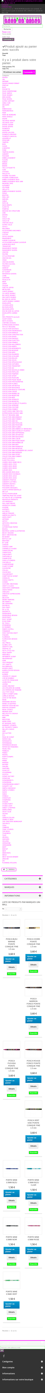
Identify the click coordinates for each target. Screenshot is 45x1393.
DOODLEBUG (6, 613)
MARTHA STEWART (9, 707)
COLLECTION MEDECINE (10, 395)
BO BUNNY (6, 537)
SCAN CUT (6, 770)
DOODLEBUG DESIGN (9, 615)
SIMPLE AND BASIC (9, 788)
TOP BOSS (6, 831)
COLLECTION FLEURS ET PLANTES (14, 403)
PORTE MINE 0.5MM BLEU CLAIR (33, 1182)
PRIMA (4, 761)
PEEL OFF (5, 197)
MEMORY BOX (7, 711)
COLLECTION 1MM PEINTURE (12, 425)
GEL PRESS (6, 643)
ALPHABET (6, 185)
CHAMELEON (6, 558)
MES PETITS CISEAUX (10, 713)
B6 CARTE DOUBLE (9, 295)
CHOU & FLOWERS (8, 560)
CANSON (5, 545)
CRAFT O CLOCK (8, 586)
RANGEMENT (6, 238)
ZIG (3, 861)
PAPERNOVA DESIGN (9, 745)
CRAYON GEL (6, 258)
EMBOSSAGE (7, 109)
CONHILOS (6, 578)
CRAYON (5, 252)
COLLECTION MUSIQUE (10, 350)
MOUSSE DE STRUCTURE (11, 211)
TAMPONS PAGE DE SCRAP (11, 495)
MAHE (4, 700)
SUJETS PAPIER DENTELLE (11, 490)
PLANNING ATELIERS (9, 863)
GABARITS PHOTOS (9, 480)
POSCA (4, 759)
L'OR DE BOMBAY (8, 678)
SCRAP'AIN (6, 778)
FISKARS (5, 635)
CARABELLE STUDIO (9, 548)
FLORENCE (6, 637)
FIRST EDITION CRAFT (10, 633)
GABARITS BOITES (8, 484)
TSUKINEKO (6, 833)
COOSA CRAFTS (7, 580)
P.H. (3, 735)
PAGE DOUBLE (7, 95)
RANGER (5, 762)
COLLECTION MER (8, 397)
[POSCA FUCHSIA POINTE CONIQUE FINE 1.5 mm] (11, 1049)
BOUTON (5, 195)
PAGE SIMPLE (7, 93)
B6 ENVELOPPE (7, 307)
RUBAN (4, 162)
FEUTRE (5, 254)
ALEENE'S (5, 509)
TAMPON (5, 142)
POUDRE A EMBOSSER (10, 177)
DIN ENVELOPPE (8, 309)
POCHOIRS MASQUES (9, 488)
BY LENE (5, 543)
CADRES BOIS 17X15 (9, 464)
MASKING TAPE (7, 183)
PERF (4, 113)
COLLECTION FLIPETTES (10, 340)
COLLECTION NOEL (9, 352)
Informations (12, 895)
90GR (4, 281)
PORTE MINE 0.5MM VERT (11, 1293)
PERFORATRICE (7, 111)
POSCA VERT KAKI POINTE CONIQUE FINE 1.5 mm (33, 1124)
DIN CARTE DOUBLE (9, 297)
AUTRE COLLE (7, 225)
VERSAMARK (6, 845)
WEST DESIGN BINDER (10, 857)
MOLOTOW (6, 719)
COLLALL (5, 570)
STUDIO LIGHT (7, 806)
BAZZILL (5, 529)
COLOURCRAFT (7, 574)
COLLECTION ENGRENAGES (12, 331)
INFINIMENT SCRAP (9, 656)
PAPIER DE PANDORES (10, 747)
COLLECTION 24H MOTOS (11, 386)
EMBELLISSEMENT (8, 158)
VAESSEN (5, 839)
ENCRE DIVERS (7, 126)
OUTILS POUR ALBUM (9, 494)
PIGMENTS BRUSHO (9, 134)
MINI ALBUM (6, 97)
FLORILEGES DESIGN (9, 639)
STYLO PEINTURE (8, 256)
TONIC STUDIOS (7, 829)
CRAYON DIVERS (8, 262)
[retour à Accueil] (4, 869)
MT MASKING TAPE (9, 723)
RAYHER (5, 764)
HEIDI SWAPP (7, 653)
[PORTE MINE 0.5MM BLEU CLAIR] (33, 1168)
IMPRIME (5, 81)
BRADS (4, 164)
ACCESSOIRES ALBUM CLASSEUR (14, 242)
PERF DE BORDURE (9, 115)
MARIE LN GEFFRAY (9, 704)
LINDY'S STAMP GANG (10, 694)
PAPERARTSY (7, 741)
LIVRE (4, 276)
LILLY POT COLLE (8, 692)
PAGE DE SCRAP (8, 737)
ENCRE (4, 119)
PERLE (4, 193)
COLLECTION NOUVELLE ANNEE (13, 370)
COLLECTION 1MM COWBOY (12, 456)
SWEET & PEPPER (8, 808)
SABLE (4, 201)
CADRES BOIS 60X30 (9, 468)
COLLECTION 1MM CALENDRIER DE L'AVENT (17, 450)
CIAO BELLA (6, 562)
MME (4, 717)
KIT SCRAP (6, 272)
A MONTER (6, 148)
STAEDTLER (6, 798)
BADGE (4, 166)
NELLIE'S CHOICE (8, 729)
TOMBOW (5, 827)
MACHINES (6, 228)
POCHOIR (5, 156)
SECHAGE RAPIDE (8, 121)
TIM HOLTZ (6, 823)
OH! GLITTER (6, 733)
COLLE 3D (5, 221)
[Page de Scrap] (22, 20)
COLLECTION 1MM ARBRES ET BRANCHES (17, 429)
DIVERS (5, 215)
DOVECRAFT (6, 617)
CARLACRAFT (7, 554)
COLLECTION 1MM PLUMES (11, 427)
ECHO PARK (6, 621)
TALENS (5, 814)
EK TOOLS (6, 623)
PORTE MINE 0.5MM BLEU (11, 1181)
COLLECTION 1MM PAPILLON (12, 423)
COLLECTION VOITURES (10, 364)
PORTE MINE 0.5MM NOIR (11, 1238)
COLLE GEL (6, 219)
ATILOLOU (5, 525)
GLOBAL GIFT (7, 645)
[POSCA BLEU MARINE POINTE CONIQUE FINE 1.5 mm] (11, 927)
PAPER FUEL (6, 739)
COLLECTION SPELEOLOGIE (12, 362)
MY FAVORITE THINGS (10, 727)
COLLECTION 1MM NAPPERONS (13, 433)
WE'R (4, 851)
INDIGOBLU (6, 654)
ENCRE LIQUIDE (7, 124)
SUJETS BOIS (7, 319)
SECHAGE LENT (7, 122)
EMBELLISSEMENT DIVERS (11, 191)
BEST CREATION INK (9, 535)
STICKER (5, 172)
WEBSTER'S (6, 853)
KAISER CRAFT (7, 668)
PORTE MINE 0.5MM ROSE (33, 1238)
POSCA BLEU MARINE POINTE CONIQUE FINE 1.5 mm (11, 944)
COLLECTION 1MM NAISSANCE (13, 437)
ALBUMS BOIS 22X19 (9, 476)
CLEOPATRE (6, 568)
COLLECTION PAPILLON (10, 372)
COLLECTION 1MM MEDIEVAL (12, 448)
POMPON (5, 209)
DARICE (5, 596)
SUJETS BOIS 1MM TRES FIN (12, 411)
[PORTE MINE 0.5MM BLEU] (11, 1168)
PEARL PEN (6, 749)
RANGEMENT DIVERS (9, 250)
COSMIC (5, 582)
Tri (3, 909)
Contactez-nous (7, 7)
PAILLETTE (6, 174)
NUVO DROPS (7, 205)
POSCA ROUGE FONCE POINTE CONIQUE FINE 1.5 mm (33, 1064)
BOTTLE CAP (6, 539)
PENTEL (5, 755)
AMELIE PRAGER (8, 513)
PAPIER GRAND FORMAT (10, 83)
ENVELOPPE (6, 303)
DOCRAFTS (6, 611)
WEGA (4, 855)
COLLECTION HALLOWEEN (11, 344)
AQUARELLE (6, 138)
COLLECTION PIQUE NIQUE (11, 380)
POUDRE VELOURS (9, 175)
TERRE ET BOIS (7, 819)
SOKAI (4, 794)
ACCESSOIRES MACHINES (11, 230)
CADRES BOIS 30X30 (9, 466)
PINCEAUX (6, 266)
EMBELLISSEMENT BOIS (10, 179)
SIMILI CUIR (6, 103)
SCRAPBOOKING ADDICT (10, 784)
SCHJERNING (6, 772)
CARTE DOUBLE (7, 291)
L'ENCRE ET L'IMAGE (9, 676)
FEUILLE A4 (6, 280)
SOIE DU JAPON (7, 287)
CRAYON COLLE (7, 223)
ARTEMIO (5, 519)
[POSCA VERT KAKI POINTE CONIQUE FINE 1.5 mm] (33, 1109)
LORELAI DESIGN (8, 696)
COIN (4, 170)
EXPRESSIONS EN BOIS (10, 325)
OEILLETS (5, 189)
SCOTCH (5, 774)
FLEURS (5, 160)
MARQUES (9, 887)
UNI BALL (5, 837)
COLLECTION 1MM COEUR (11, 439)
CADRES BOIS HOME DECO (11, 462)
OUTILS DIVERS (7, 236)
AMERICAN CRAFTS (9, 515)
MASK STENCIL (7, 709)
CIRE (4, 213)
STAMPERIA (6, 800)
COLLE (4, 217)
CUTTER (5, 234)
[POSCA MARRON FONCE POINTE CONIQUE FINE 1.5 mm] (33, 987)
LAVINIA (5, 684)
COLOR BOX (6, 572)
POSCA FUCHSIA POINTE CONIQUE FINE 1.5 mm (11, 1066)
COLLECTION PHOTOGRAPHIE (12, 382)
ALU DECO (6, 511)
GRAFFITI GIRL (7, 647)
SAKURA (5, 766)
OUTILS (4, 227)
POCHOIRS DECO (8, 486)
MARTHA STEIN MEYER (10, 706)
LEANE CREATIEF (8, 686)
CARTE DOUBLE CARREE (11, 301)
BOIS (4, 144)
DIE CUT (5, 492)
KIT (3, 315)
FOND (4, 150)
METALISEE (6, 289)
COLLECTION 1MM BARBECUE (12, 442)
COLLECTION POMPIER (10, 374)
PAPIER (5, 77)
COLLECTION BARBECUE (11, 393)
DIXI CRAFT (6, 607)
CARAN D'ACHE (7, 550)
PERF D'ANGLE (7, 117)
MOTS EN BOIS (7, 321)
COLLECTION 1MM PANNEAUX (12, 446)
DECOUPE (5, 105)
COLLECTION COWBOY (10, 409)
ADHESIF (5, 268)
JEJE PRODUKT (7, 662)
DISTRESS (6, 605)
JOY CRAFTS (6, 664)
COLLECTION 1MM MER (10, 444)
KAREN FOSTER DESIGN (10, 670)
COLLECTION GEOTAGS (10, 329)
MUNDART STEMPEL (9, 725)
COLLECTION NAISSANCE (11, 387)
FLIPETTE (5, 207)
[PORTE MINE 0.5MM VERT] (11, 1280)
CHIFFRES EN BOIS (9, 323)
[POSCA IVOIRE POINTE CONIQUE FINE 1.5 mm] (33, 927)
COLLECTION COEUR (9, 391)
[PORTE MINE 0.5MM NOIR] (11, 1225)
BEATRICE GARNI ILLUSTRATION (13, 531)
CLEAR (4, 146)
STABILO (5, 796)
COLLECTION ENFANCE (10, 338)
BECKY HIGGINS (8, 533)
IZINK (4, 660)
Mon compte (8, 1367)
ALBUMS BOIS (7, 470)
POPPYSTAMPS (7, 757)
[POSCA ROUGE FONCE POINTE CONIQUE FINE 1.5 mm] (33, 1049)
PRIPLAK (5, 85)
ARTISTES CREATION (9, 523)
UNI (3, 79)
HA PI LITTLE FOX (8, 651)
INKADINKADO (7, 658)
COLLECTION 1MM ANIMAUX (12, 417)
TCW (3, 815)
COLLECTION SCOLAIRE (10, 356)
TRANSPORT (6, 246)
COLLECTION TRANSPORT (11, 366)
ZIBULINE (5, 859)
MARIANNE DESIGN (9, 702)
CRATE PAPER (7, 590)
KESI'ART (5, 672)
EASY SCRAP (7, 619)
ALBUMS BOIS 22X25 (9, 478)
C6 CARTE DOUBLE (9, 293)
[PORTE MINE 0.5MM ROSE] (33, 1225)
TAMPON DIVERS (8, 152)
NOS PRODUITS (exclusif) (10, 317)
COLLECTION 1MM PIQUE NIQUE (13, 441)
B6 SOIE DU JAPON (9, 299)
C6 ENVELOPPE (7, 305)
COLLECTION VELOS (9, 360)
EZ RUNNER (6, 627)
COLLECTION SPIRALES (10, 399)
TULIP (4, 835)
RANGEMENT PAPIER (9, 248)
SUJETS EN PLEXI (8, 458)
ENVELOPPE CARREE (9, 313)
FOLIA (4, 641)
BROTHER (5, 541)
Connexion (5, 5)
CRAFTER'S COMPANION (10, 588)
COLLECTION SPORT (9, 376)
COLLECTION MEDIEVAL (10, 401)
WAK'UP (5, 849)
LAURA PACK (6, 682)
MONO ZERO (6, 721)
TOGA (4, 825)
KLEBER (5, 674)
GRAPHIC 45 (6, 649)
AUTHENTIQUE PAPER (10, 527)
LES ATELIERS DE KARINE (11, 688)
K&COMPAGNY (7, 666)
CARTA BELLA (7, 556)
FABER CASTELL (8, 629)
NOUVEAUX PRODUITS (10, 499)
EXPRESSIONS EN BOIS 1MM (12, 413)
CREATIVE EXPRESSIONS (11, 594)
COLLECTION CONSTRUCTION (12, 334)
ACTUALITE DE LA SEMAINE (12, 497)
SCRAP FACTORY (8, 776)
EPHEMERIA (6, 625)
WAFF (4, 847)
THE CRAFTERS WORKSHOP (12, 821)
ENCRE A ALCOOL (8, 132)
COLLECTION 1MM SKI (10, 421)
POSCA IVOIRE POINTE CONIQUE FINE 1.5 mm (33, 943)
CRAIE (4, 260)
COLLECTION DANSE (9, 336)
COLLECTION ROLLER (9, 358)
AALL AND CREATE (8, 503)
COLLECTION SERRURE (10, 405)
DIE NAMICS (6, 601)
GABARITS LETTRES (9, 482)
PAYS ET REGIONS (8, 327)
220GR (4, 283)
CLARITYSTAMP (7, 566)
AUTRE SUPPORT (8, 101)
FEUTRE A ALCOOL (8, 264)
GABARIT (5, 154)
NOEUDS (5, 199)
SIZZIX (4, 792)
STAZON (5, 802)
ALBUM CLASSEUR (8, 240)
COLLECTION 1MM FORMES (11, 419)
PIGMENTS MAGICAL (9, 136)
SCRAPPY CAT (7, 786)
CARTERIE (6, 278)
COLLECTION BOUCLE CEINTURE (13, 389)
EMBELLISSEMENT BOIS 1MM (12, 181)
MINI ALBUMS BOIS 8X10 (10, 472)
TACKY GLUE (6, 812)
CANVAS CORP (7, 547)
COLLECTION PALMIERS (10, 354)
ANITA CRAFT (6, 517)
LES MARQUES (7, 501)
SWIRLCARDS (7, 810)
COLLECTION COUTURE (10, 407)
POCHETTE (6, 89)
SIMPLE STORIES (8, 790)
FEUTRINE (5, 187)
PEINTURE (6, 130)
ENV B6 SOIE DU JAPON (10, 311)
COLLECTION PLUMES (10, 384)
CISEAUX (5, 232)
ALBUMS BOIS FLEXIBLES (11, 474)
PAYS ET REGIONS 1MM (10, 415)
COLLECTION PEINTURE (10, 378)
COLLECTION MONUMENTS (11, 348)
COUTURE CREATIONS (10, 584)
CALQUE (5, 285)
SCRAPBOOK (6, 270)
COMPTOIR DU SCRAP (10, 576)
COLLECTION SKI (8, 368)
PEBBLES (5, 751)
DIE (3, 107)
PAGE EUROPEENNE (9, 91)
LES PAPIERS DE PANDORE (11, 690)
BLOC (4, 87)
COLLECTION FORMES (10, 342)
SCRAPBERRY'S (7, 780)
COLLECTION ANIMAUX (10, 333)
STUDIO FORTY (7, 804)
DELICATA (5, 598)
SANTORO (5, 768)
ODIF (4, 731)
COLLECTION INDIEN (9, 346)
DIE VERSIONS (7, 603)
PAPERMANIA (7, 743)
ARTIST (4, 521)
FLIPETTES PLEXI (8, 460)
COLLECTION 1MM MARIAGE (12, 452)
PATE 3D (5, 203)
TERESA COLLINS (8, 817)
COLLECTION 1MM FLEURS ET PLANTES (16, 431)
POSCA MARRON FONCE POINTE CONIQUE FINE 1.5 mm (33, 1004)
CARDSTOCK (6, 552)
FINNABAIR (6, 631)
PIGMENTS (6, 128)
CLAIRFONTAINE (8, 564)
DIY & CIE (5, 609)
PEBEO (4, 753)
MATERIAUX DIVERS (9, 274)
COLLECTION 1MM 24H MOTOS (12, 435)
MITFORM (5, 715)
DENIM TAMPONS (8, 600)
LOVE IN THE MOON (9, 698)
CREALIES (5, 592)
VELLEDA (5, 841)
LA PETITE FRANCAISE (10, 680)
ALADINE (5, 507)
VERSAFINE (6, 843)
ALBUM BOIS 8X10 (8, 244)
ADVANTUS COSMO (9, 505)
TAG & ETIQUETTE (8, 168)
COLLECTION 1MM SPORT (11, 454)
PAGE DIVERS (7, 99)
